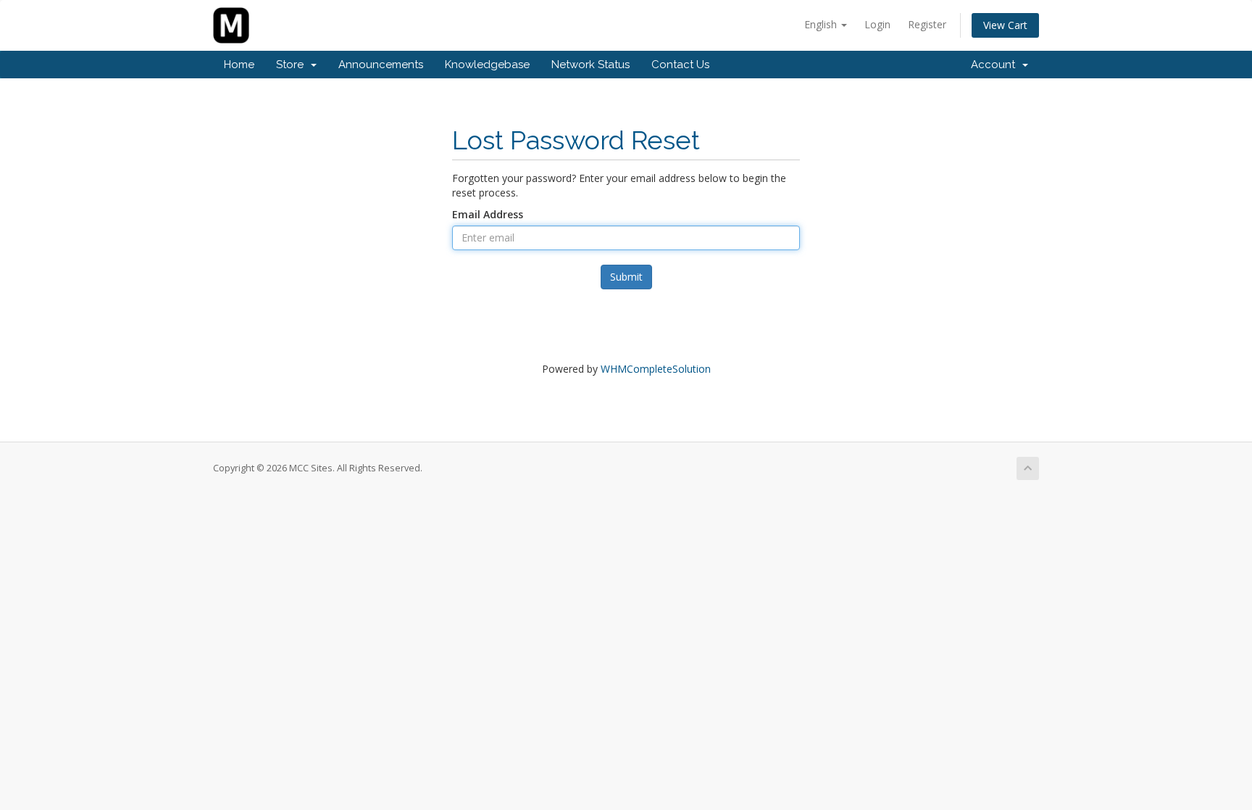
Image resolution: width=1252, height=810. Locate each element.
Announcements (380, 64)
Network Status (590, 64)
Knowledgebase (487, 64)
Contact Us (680, 64)
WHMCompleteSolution (656, 369)
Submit (626, 277)
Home (239, 64)
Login (877, 24)
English (822, 24)
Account (996, 64)
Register (927, 24)
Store (292, 64)
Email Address (487, 214)
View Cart (1005, 25)
